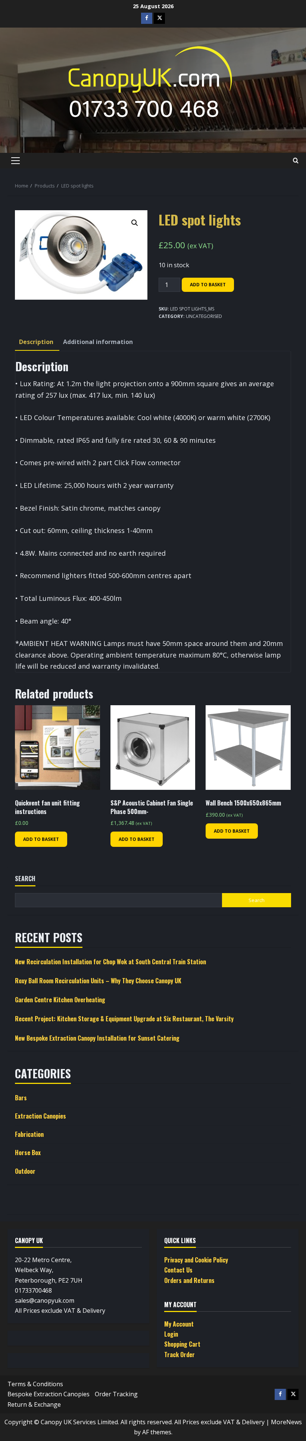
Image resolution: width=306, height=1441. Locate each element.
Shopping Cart (182, 1344)
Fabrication (29, 1134)
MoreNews (286, 1422)
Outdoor (25, 1171)
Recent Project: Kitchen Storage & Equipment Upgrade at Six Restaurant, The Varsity (124, 1018)
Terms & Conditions (35, 1384)
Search (25, 878)
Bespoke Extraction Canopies (48, 1394)
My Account (179, 1323)
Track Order (179, 1354)
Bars (21, 1097)
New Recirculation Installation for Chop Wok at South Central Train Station (110, 961)
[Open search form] (296, 161)
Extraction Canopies (40, 1116)
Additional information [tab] (98, 342)
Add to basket (208, 284)
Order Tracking (116, 1394)
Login (171, 1334)
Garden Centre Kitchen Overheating (60, 999)
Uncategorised (204, 316)
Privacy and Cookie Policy (196, 1259)
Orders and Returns (189, 1280)
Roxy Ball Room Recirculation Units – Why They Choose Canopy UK (98, 980)
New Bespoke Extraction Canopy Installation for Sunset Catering (97, 1038)
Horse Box (28, 1152)
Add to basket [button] (41, 839)
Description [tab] (36, 342)
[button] (15, 160)
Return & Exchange (34, 1404)
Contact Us (178, 1269)
